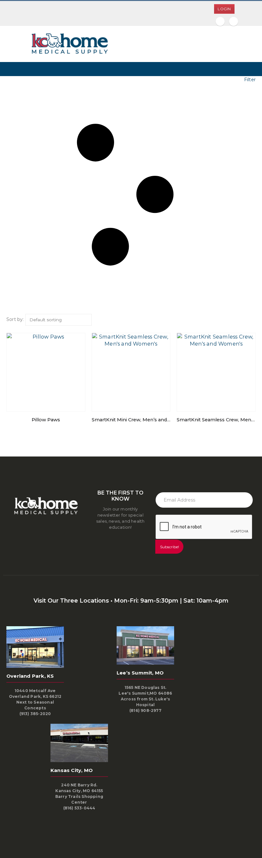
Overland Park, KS (30, 676)
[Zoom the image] (68, 36)
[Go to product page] (46, 372)
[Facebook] (220, 21)
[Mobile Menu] (11, 44)
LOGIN (224, 8)
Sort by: (15, 319)
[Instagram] (233, 21)
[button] (131, 195)
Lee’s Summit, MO (140, 673)
